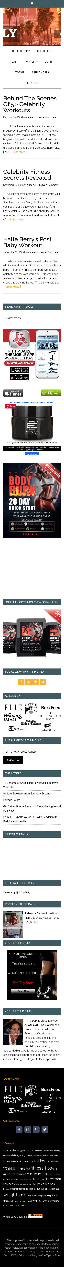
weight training (14, 1201)
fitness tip (23, 1168)
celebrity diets (47, 1151)
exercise (52, 1155)
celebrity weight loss (20, 1155)
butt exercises (36, 1151)
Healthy (37, 1174)
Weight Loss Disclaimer (15, 1216)
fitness (9, 1168)
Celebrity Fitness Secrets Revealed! (28, 174)
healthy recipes (48, 1174)
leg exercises (17, 1179)
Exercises (9, 1161)
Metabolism (32, 1184)
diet (44, 1155)
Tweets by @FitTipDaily (17, 892)
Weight (44, 1188)
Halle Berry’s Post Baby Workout (27, 242)
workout (37, 1200)
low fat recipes (20, 1184)
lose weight (29, 1179)
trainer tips (35, 1188)
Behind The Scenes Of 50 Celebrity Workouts (30, 104)
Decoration (37, 1155)
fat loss (41, 1161)
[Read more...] (19, 152)
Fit (49, 1161)
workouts (22, 1205)
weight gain (54, 1189)
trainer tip (23, 1189)
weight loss (15, 1195)
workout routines (10, 1205)
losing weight (42, 1179)
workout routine (51, 1201)
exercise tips (25, 1161)
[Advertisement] (32, 570)
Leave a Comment (47, 117)
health (28, 1174)
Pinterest (7, 1189)
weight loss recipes (36, 1195)
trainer (14, 1189)
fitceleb (54, 1161)
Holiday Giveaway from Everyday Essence (27, 793)
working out (27, 1201)
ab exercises (10, 1150)
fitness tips (41, 1168)
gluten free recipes (14, 1174)
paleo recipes (46, 1184)
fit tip (55, 1169)
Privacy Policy (11, 800)
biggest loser (24, 1150)
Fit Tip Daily (32, 24)
